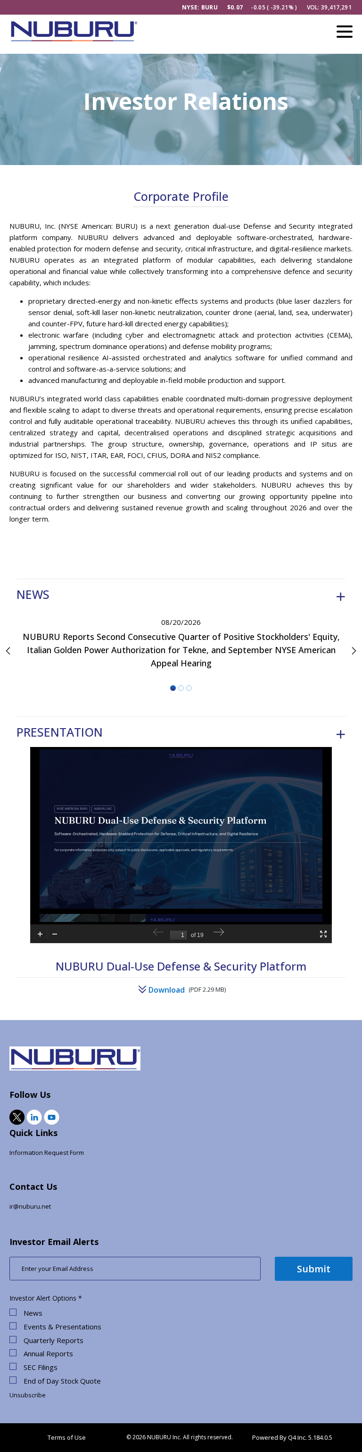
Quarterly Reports (53, 1340)
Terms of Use (67, 1437)
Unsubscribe (27, 1395)
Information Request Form (46, 1152)
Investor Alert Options (42, 1298)
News (33, 1313)
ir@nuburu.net (30, 1206)
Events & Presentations (62, 1326)
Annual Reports (48, 1353)
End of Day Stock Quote (62, 1381)
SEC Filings (41, 1367)
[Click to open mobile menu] (345, 33)
